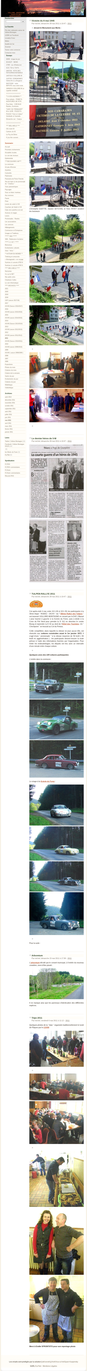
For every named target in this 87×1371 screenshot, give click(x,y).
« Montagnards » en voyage (14, 259)
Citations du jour (10, 382)
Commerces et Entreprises (14, 230)
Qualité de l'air (9, 44)
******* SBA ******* (11, 236)
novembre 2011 (10, 403)
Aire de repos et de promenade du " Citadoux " (15, 183)
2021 (6, 288)
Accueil (7, 147)
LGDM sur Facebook (12, 35)
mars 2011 (8, 426)
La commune (9, 164)
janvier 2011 (9, 432)
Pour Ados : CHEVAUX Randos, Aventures (13, 105)
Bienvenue (8, 245)
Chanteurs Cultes (10, 280)
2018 (6, 297)
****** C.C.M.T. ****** (12, 242)
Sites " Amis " (9, 251)
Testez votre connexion (12, 50)
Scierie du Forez (48, 781)
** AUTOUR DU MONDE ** (14, 254)
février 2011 (9, 429)
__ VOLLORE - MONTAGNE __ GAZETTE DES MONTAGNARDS (15, 14)
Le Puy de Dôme (11, 134)
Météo (7, 41)
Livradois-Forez (10, 38)
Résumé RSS (9, 476)
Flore (6, 201)
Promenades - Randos (12, 219)
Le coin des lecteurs (11, 155)
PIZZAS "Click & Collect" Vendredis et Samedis (14, 115)
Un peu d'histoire (10, 167)
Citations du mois (10, 370)
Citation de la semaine (12, 373)
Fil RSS (7, 464)
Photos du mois (10, 367)
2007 (6, 358)
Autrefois (8, 170)
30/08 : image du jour (13, 59)
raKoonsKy (46, 1362)
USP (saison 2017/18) (12, 300)
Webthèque (8, 385)
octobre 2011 (9, 406)
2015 (6, 315)
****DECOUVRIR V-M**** (13, 161)
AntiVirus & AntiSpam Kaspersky (65, 1362)
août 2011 (8, 411)
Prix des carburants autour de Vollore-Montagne (14, 31)
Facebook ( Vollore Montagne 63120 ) (14, 445)
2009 (6, 350)
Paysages (8, 189)
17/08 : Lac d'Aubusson (14, 65)
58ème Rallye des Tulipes (71, 614)
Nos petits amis (10, 277)
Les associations (10, 221)
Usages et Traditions (12, 233)
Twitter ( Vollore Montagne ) (14, 441)
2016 (6, 309)
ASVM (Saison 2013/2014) (13, 323)
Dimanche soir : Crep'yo (14, 119)
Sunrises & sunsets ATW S (14, 265)
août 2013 (8, 397)
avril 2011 (8, 423)
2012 (6, 332)
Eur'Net (7, 455)
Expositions (9, 364)
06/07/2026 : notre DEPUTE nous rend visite (14, 84)
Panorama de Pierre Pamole (14, 179)
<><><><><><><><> (13, 93)
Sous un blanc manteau (13, 192)
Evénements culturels (12, 248)
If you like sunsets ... (13, 137)
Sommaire (9, 143)
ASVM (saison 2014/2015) (13, 318)
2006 (6, 361)
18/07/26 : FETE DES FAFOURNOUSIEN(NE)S (14, 72)
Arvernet (8, 47)
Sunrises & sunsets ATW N (14, 262)
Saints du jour (9, 376)
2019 (6, 294)
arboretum (35, 963)
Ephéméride (9, 158)
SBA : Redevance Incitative (14, 239)
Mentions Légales (50, 1366)
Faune (7, 198)
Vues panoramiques (11, 187)
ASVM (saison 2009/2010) (13, 347)
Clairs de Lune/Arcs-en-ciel (14, 210)
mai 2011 (8, 420)
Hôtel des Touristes (70, 624)
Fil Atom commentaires (12, 473)
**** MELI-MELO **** (13, 126)
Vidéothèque (9, 388)
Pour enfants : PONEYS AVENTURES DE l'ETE (14, 100)
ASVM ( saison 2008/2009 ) (14, 353)
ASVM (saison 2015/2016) (13, 312)
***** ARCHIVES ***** (12, 286)
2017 (6, 303)
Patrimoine (8, 176)
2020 (6, 291)
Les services (9, 224)
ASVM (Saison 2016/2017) (13, 306)
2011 (70, 24)
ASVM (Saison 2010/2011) (13, 341)
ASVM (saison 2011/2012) (13, 335)
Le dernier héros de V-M (44, 438)
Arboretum (37, 955)
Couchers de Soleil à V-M (13, 207)
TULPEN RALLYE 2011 (43, 594)
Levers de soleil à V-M (12, 204)
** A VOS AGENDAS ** (13, 96)
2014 (6, 321)
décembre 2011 (10, 400)
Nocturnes (8, 271)
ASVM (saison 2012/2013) (13, 329)
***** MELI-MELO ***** (12, 268)
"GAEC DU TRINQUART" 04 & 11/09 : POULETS (14, 110)
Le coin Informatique (11, 283)
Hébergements (9, 227)
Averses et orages (11, 213)
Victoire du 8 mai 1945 (43, 21)
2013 (6, 326)
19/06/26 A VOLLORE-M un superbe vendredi (15, 89)
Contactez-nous (10, 53)
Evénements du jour (11, 379)
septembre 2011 (10, 409)
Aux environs (9, 195)
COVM (46, 1027)
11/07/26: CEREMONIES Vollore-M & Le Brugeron (14, 80)
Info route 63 (10, 129)
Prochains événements (12, 149)
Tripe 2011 (37, 1018)
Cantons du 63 (11, 131)
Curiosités (8, 173)
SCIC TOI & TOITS (12, 68)
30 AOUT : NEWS (12, 62)
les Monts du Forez (11, 452)
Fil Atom (7, 470)
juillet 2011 (8, 414)
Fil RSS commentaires (12, 467)
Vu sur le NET (9, 274)
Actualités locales (11, 152)
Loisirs (7, 216)
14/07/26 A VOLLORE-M (14, 76)
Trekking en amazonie (12, 256)
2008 (6, 355)
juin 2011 (8, 417)
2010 (6, 344)
